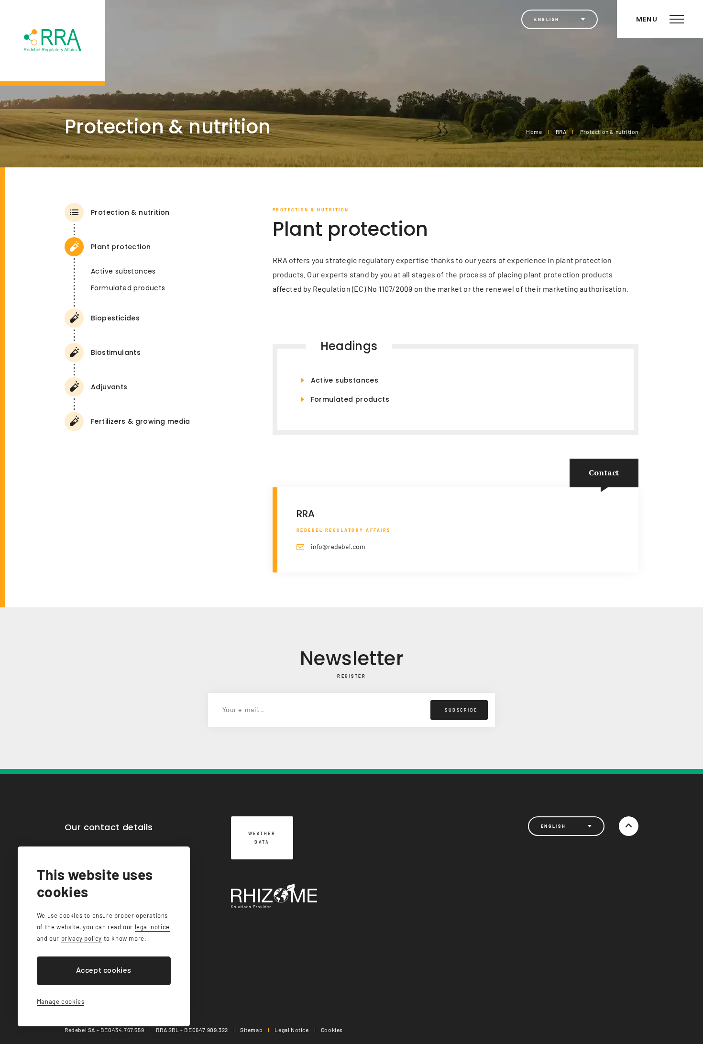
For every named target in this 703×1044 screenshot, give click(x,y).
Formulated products (128, 288)
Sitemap (251, 1029)
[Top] (628, 826)
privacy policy (81, 938)
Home (534, 131)
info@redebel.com (338, 546)
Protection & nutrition (609, 131)
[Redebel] (52, 43)
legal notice (152, 927)
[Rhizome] (274, 895)
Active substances (123, 271)
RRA (561, 131)
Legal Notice (291, 1029)
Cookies (332, 1029)
